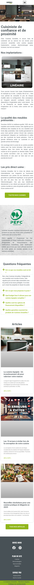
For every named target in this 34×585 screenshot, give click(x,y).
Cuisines (17, 559)
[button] (24, 2)
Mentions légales (23, 582)
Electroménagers (17, 561)
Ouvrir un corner (17, 578)
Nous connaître (17, 564)
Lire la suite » (7, 391)
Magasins (17, 566)
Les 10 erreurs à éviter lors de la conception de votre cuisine (16, 442)
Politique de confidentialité (17, 584)
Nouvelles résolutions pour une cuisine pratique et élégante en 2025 (17, 505)
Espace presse (17, 575)
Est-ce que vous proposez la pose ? (18, 291)
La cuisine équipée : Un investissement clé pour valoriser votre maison (14, 374)
